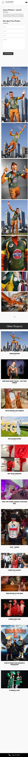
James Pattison (14, 353)
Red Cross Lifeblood (14, 474)
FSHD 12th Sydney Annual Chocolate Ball (14, 502)
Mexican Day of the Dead (14, 593)
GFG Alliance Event (14, 439)
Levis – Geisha (14, 547)
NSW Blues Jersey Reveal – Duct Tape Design (14, 382)
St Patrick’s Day (14, 690)
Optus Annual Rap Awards (14, 411)
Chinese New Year (14, 619)
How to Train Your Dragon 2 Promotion (14, 663)
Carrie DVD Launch (14, 570)
